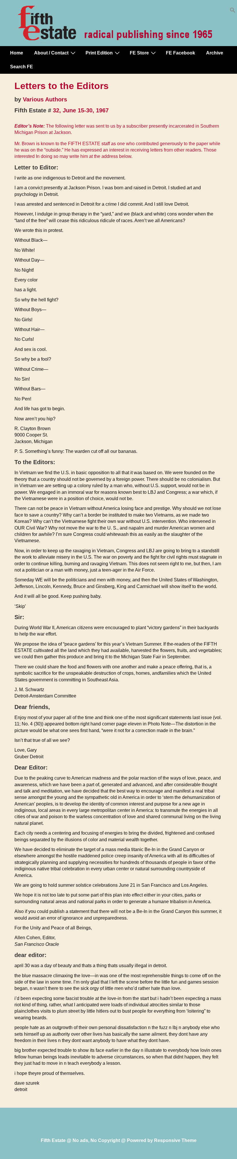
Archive (214, 52)
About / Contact (51, 52)
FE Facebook (180, 52)
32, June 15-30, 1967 (81, 110)
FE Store (139, 52)
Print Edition (99, 52)
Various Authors (45, 99)
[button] (233, 11)
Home (16, 52)
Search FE (21, 66)
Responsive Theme (175, 1140)
